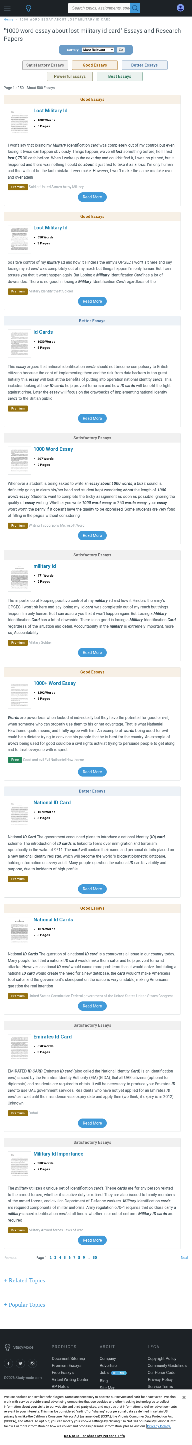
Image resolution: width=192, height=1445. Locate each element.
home (9, 19)
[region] (96, 1417)
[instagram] (33, 1366)
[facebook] (10, 1366)
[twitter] (22, 1366)
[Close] (184, 1397)
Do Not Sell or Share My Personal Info (94, 1436)
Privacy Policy (160, 1379)
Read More (92, 197)
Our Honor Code (162, 1372)
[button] (7, 7)
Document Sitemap (68, 1358)
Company (108, 1358)
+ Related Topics (24, 1280)
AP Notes (60, 1386)
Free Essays (63, 1372)
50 (95, 1258)
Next (184, 1258)
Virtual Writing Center (70, 1379)
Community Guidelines (167, 1365)
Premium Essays (67, 1365)
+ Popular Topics (24, 1304)
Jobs (104, 1372)
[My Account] (182, 8)
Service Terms (160, 1386)
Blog (104, 1380)
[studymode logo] (28, 10)
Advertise (108, 1365)
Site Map (108, 1387)
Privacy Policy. (159, 1426)
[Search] (135, 8)
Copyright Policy (162, 1358)
